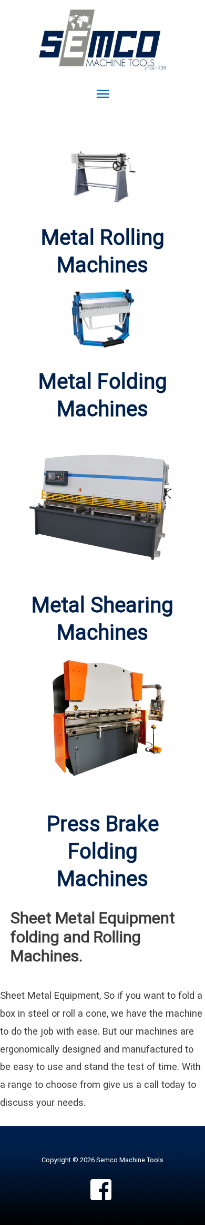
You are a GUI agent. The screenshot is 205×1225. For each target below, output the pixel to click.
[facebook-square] (102, 1189)
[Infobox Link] (103, 395)
